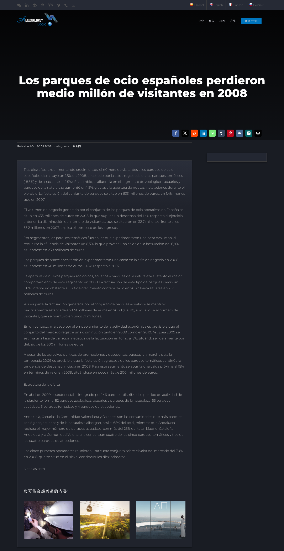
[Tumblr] (221, 133)
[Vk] (239, 133)
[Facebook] (175, 133)
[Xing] (248, 133)
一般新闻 (75, 146)
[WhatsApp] (212, 133)
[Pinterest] (230, 133)
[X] (185, 133)
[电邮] (258, 133)
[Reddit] (194, 133)
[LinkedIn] (203, 133)
